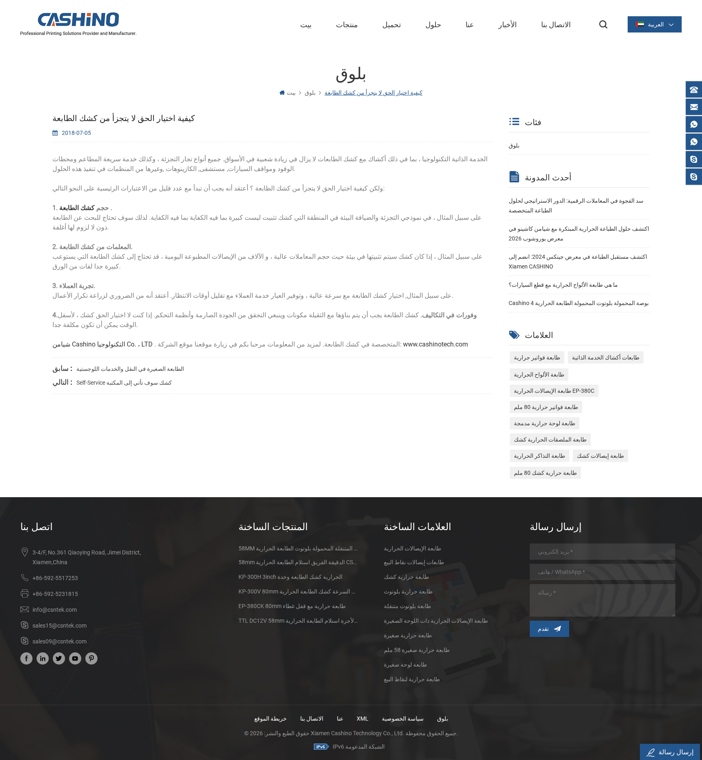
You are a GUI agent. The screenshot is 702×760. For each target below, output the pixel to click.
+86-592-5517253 (55, 578)
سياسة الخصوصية (403, 718)
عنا (470, 24)
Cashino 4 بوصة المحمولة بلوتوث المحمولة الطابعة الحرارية (579, 303)
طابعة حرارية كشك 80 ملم (545, 473)
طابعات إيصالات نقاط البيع (414, 562)
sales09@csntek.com (59, 641)
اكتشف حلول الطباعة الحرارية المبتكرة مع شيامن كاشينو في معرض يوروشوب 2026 (579, 233)
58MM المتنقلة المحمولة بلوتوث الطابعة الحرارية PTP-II (298, 548)
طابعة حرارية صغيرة (408, 635)
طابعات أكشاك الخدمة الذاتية (605, 357)
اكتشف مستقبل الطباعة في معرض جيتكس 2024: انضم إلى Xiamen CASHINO (578, 261)
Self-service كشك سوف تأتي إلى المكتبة (124, 382)
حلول (433, 24)
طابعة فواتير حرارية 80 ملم (546, 407)
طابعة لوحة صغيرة (405, 664)
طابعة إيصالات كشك (600, 456)
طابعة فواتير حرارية (537, 357)
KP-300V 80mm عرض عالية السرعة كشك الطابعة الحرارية (298, 591)
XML (362, 718)
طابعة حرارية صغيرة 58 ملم (417, 650)
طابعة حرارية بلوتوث (408, 591)
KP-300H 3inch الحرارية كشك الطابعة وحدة (290, 577)
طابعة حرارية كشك (406, 577)
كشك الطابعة (77, 208)
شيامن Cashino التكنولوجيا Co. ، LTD (102, 344)
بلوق (514, 145)
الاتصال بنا (556, 24)
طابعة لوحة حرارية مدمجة (544, 423)
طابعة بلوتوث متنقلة (407, 606)
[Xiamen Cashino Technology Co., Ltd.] (78, 24)
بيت (306, 24)
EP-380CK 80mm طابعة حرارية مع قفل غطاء (292, 606)
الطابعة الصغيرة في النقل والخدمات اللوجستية (130, 369)
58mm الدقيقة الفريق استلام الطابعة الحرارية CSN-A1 (298, 562)
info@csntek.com (54, 609)
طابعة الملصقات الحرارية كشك (550, 439)
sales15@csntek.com (59, 625)
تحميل (391, 24)
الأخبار (507, 24)
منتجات (347, 24)
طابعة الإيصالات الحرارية (412, 548)
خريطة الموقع (270, 718)
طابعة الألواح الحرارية (539, 374)
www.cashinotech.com (434, 344)
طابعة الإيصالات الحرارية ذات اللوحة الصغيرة (436, 620)
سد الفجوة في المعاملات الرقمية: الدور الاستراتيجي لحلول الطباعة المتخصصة (576, 205)
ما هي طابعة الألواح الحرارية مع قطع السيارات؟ (563, 284)
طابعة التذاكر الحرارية (539, 456)
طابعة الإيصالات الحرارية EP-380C (554, 391)
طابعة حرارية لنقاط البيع (412, 679)
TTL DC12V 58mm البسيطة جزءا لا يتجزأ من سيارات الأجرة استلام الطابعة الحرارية (298, 620)
